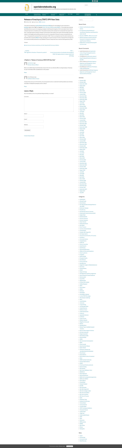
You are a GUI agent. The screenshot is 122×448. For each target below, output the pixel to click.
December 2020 (83, 121)
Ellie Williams (83, 259)
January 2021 (82, 120)
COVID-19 (82, 242)
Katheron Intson (83, 309)
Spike (81, 397)
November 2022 (83, 97)
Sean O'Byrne (83, 380)
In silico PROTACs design (85, 296)
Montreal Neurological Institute (87, 330)
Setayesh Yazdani (83, 384)
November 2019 (83, 144)
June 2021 (82, 111)
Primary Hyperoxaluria (85, 361)
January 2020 (82, 140)
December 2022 (83, 96)
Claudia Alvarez (83, 240)
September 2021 (83, 108)
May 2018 (82, 175)
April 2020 (82, 135)
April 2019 (82, 156)
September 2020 (83, 127)
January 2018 (82, 182)
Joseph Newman (83, 308)
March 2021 (82, 116)
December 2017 (83, 184)
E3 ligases (82, 254)
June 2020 (82, 132)
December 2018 (83, 163)
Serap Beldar (82, 382)
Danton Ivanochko (84, 244)
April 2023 (82, 89)
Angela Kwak (82, 215)
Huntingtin (82, 292)
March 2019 (82, 158)
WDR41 (81, 423)
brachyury (26, 27)
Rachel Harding (83, 366)
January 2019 (82, 161)
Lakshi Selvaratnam (84, 311)
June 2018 (82, 173)
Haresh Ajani (82, 287)
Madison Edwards (83, 320)
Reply (25, 72)
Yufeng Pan (82, 428)
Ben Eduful (82, 225)
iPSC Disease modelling (85, 297)
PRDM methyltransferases (85, 359)
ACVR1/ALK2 (82, 199)
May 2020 (82, 134)
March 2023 (82, 90)
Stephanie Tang (83, 399)
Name (25, 113)
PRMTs (81, 363)
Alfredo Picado (83, 201)
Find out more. (62, 446)
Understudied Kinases (84, 415)
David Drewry (38, 45)
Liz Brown (82, 316)
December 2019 (83, 142)
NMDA (81, 339)
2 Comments (42, 22)
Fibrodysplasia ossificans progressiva (88, 273)
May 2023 (82, 87)
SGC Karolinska (83, 387)
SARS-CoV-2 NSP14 (84, 378)
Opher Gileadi (83, 347)
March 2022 (82, 104)
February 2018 (83, 180)
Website (26, 124)
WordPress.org (83, 440)
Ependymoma (83, 263)
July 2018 (82, 171)
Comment (26, 96)
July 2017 (82, 192)
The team (70, 14)
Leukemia (82, 313)
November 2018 (83, 165)
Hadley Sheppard (83, 284)
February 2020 (83, 139)
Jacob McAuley (83, 301)
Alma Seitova (83, 203)
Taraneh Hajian (83, 406)
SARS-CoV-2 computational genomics (88, 377)
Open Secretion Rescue (85, 346)
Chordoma (33, 45)
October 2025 (83, 80)
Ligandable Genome (84, 315)
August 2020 (82, 128)
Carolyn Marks (83, 230)
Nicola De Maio (83, 337)
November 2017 (83, 185)
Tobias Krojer (83, 411)
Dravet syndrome (83, 252)
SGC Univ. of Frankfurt (84, 392)
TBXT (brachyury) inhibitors (54, 45)
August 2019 (82, 149)
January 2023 (82, 94)
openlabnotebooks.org (45, 7)
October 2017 (83, 187)
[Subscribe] (95, 1)
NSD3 (81, 342)
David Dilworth (83, 246)
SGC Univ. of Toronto (84, 396)
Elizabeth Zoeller (83, 258)
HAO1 (81, 285)
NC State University (84, 332)
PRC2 (81, 358)
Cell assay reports (84, 234)
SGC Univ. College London (85, 390)
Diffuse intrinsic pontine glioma (87, 251)
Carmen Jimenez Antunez (85, 228)
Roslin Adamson (83, 373)
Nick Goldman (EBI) (84, 335)
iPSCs (81, 299)
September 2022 (83, 99)
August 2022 (82, 101)
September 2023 (83, 83)
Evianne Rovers (83, 268)
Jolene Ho (82, 303)
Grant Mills (82, 278)
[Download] (97, 1)
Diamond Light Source (84, 249)
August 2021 (82, 109)
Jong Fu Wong (83, 304)
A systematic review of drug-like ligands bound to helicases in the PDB (88, 52)
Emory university (83, 261)
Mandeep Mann (83, 325)
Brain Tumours (83, 227)
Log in (81, 435)
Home (26, 14)
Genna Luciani (83, 277)
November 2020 (83, 123)
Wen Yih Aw (82, 425)
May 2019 (82, 154)
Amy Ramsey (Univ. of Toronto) (86, 211)
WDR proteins (83, 422)
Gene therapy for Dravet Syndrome (87, 275)
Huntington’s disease (84, 294)
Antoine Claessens (84, 218)
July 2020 (82, 130)
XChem (81, 427)
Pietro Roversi (83, 354)
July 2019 (82, 151)
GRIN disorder (83, 280)
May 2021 (82, 113)
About (77, 14)
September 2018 (83, 168)
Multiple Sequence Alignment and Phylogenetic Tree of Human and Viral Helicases (88, 63)
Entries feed (82, 437)
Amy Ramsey (82, 209)
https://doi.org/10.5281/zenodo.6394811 (51, 27)
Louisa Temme (83, 318)
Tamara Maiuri (83, 403)
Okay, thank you (69, 446)
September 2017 (83, 189)
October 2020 (83, 125)
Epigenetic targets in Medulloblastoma (88, 265)
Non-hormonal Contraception (86, 340)
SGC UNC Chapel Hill (44, 45)
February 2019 (83, 159)
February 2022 (83, 106)
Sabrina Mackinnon (84, 375)
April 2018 (82, 177)
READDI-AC (82, 372)
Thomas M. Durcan (84, 409)
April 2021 (82, 115)
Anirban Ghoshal (83, 216)
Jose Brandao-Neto (84, 306)
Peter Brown (82, 353)
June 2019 (82, 153)
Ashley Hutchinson (84, 223)
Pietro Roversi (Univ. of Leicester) (87, 356)
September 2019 (83, 147)
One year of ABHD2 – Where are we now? (88, 35)
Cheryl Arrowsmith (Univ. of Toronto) (88, 235)
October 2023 (83, 82)
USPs (81, 418)
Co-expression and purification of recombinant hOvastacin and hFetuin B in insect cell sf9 (89, 32)
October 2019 (83, 146)
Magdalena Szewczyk (84, 322)
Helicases (82, 290)
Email (25, 119)
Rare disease (82, 368)
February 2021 (83, 118)
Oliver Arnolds (83, 344)
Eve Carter (82, 266)
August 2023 (82, 85)
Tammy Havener (83, 404)
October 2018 (83, 166)
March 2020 (82, 137)
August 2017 (82, 190)
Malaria (81, 323)
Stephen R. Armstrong (85, 401)
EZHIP (81, 270)
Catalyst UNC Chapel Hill (85, 232)
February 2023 (83, 92)
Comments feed (83, 439)
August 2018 (82, 170)
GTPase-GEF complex (84, 282)
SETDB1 (81, 385)
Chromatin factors (84, 239)
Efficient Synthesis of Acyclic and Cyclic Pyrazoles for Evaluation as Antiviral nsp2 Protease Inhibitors (88, 39)
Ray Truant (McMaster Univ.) (86, 370)
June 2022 (82, 102)
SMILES (37, 37)
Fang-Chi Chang (83, 271)
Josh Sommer (30, 63)
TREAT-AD (82, 413)
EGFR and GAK (83, 256)
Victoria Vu (82, 420)
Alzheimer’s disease (84, 208)
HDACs (81, 289)
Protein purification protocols (86, 365)
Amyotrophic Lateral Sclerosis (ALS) (87, 213)
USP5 (81, 416)
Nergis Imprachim (84, 334)
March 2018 (82, 178)
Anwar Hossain (28, 45)
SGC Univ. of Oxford (84, 394)
